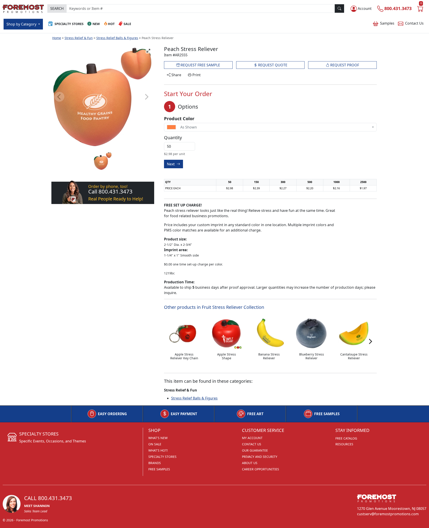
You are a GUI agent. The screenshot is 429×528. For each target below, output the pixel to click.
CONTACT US (251, 444)
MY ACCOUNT (252, 438)
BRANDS (154, 463)
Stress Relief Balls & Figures (117, 38)
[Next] (370, 341)
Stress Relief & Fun (79, 38)
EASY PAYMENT (184, 413)
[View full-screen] (148, 50)
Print (196, 74)
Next (171, 164)
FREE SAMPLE (200, 65)
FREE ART (255, 413)
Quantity (173, 137)
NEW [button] (96, 24)
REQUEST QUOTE (272, 65)
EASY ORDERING (112, 413)
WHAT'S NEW (158, 438)
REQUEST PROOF (344, 65)
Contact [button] (414, 23)
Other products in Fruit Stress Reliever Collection (214, 307)
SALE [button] (127, 24)
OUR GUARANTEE (255, 450)
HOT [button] (111, 24)
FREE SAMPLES (327, 413)
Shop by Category (21, 24)
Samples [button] (387, 23)
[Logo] (23, 8)
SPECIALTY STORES (162, 456)
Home (56, 38)
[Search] (339, 8)
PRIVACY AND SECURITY (259, 456)
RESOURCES (344, 444)
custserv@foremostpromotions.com (388, 513)
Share (175, 74)
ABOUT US (249, 463)
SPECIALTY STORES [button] (69, 24)
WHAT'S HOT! (158, 450)
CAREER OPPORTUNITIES (260, 469)
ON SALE (154, 444)
